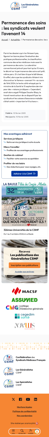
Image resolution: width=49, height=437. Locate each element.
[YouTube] (28, 399)
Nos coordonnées (24, 415)
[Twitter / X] (13, 399)
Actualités (15, 39)
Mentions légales (24, 407)
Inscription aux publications (24, 265)
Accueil (5, 39)
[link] (31, 423)
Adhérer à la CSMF (22, 173)
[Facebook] (20, 399)
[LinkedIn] (35, 399)
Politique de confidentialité (25, 411)
